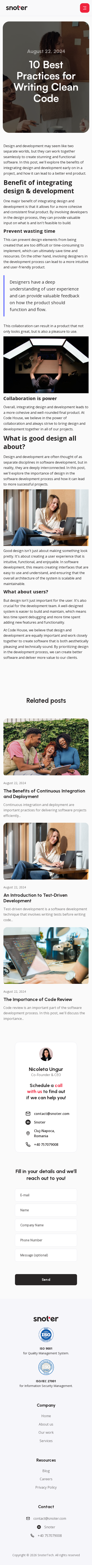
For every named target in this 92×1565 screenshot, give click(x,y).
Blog (46, 1470)
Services (46, 1440)
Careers (46, 1479)
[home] (17, 8)
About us (46, 1424)
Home (46, 1416)
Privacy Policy (46, 1487)
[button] (84, 8)
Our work (46, 1432)
